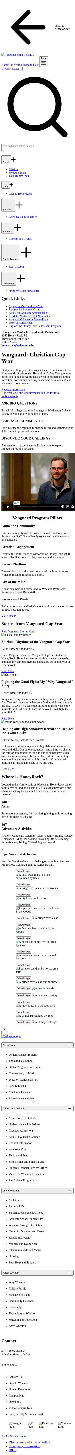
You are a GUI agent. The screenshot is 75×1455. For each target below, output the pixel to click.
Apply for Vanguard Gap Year (26, 306)
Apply (14, 396)
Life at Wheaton (11, 1190)
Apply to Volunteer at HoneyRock (28, 319)
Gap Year (13, 64)
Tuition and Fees (18, 1155)
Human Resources (19, 1389)
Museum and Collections (23, 1319)
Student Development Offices (26, 1212)
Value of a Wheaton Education (26, 1174)
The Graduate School (21, 1060)
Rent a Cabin (16, 266)
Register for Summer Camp (24, 309)
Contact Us (15, 1376)
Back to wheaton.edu (62, 27)
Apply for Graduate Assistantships (28, 312)
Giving (5, 68)
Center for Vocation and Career (27, 1231)
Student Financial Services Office (28, 1167)
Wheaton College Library (23, 1079)
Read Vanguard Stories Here (17, 631)
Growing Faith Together (23, 216)
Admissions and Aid (13, 1108)
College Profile (17, 1288)
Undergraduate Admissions (24, 1124)
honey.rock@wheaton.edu (17, 345)
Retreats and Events (20, 238)
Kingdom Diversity (20, 1237)
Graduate (33, 64)
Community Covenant (21, 1301)
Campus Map (16, 1395)
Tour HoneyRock (19, 175)
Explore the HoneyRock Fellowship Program (35, 326)
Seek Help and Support (22, 1262)
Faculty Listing (17, 1085)
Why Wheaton (17, 1282)
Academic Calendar (20, 1092)
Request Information (13, 389)
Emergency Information (24, 1446)
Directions (15, 1401)
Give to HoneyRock (20, 193)
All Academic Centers (21, 1098)
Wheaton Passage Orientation (26, 1225)
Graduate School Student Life (26, 1218)
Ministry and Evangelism (23, 1243)
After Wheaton (17, 1325)
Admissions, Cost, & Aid (23, 1118)
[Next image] (6, 1033)
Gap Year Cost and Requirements (20, 392)
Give (6, 186)
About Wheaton (11, 1272)
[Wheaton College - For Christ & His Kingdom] (11, 1036)
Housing (14, 1256)
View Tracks (8, 615)
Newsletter (9, 283)
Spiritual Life (16, 1206)
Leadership (15, 1307)
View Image (23, 871)
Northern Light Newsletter (24, 290)
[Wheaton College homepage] (17, 54)
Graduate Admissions (21, 1130)
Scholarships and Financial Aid (26, 1161)
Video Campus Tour (20, 1408)
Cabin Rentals (10, 259)
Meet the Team (17, 172)
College (23, 64)
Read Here (7, 671)
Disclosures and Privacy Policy (29, 1442)
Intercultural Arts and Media (25, 1250)
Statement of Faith (19, 1294)
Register (14, 68)
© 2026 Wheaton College (14, 1436)
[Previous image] (2, 1033)
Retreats (8, 231)
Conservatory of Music (22, 1073)
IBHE (12, 1450)
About (6, 162)
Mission (13, 169)
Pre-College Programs (21, 1180)
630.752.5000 (9, 1364)
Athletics (14, 1200)
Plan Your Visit (17, 1149)
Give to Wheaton (18, 1383)
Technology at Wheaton (22, 1313)
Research (8, 209)
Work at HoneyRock (21, 322)
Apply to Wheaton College (24, 1136)
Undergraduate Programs (23, 1054)
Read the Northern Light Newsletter (29, 316)
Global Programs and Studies (25, 1067)
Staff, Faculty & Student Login (26, 1414)
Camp (4, 64)
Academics (9, 1045)
